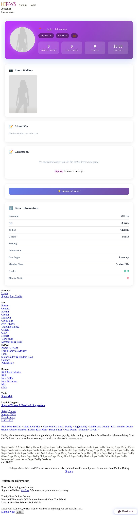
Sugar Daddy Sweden (61, 450)
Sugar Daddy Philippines (38, 456)
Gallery (5, 329)
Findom (83, 429)
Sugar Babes (55, 429)
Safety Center (8, 411)
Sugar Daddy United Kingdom (34, 447)
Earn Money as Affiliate (14, 350)
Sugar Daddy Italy (125, 450)
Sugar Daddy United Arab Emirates (37, 453)
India (49, 29)
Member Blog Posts (11, 341)
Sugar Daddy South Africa (67, 453)
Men (3, 384)
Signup (23, 5)
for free (25, 490)
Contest (5, 308)
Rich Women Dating (122, 426)
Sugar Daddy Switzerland (38, 450)
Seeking (17, 426)
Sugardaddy (80, 426)
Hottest (5, 335)
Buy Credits (16, 296)
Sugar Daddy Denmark (105, 450)
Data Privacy (8, 417)
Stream (5, 311)
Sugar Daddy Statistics (39, 459)
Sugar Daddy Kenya (111, 453)
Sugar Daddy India (17, 456)
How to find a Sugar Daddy (57, 426)
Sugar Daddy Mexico (81, 456)
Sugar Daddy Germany (103, 447)
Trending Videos (10, 326)
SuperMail (6, 396)
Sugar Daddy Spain (10, 453)
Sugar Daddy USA (10, 447)
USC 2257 (7, 420)
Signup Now (8, 511)
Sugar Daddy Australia (81, 447)
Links (4, 353)
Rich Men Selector (11, 372)
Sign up (59, 171)
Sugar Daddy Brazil (60, 456)
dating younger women (13, 429)
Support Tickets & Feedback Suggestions (23, 405)
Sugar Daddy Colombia (103, 456)
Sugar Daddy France (125, 447)
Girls (4, 387)
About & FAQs (9, 347)
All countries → (19, 459)
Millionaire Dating (99, 426)
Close (20, 512)
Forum (4, 305)
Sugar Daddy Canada (60, 447)
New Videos (8, 323)
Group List (7, 320)
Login (33, 5)
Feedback (127, 511)
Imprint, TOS (8, 414)
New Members (9, 381)
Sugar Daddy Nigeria (91, 453)
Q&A (4, 332)
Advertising (7, 363)
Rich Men (6, 426)
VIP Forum (7, 338)
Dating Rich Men (37, 429)
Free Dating (70, 429)
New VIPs (7, 378)
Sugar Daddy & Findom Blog (17, 356)
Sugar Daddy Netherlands (13, 450)
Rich (3, 375)
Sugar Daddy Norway (83, 450)
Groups (5, 314)
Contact (5, 360)
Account (6, 8)
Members (6, 317)
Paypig (93, 429)
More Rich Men (31, 426)
